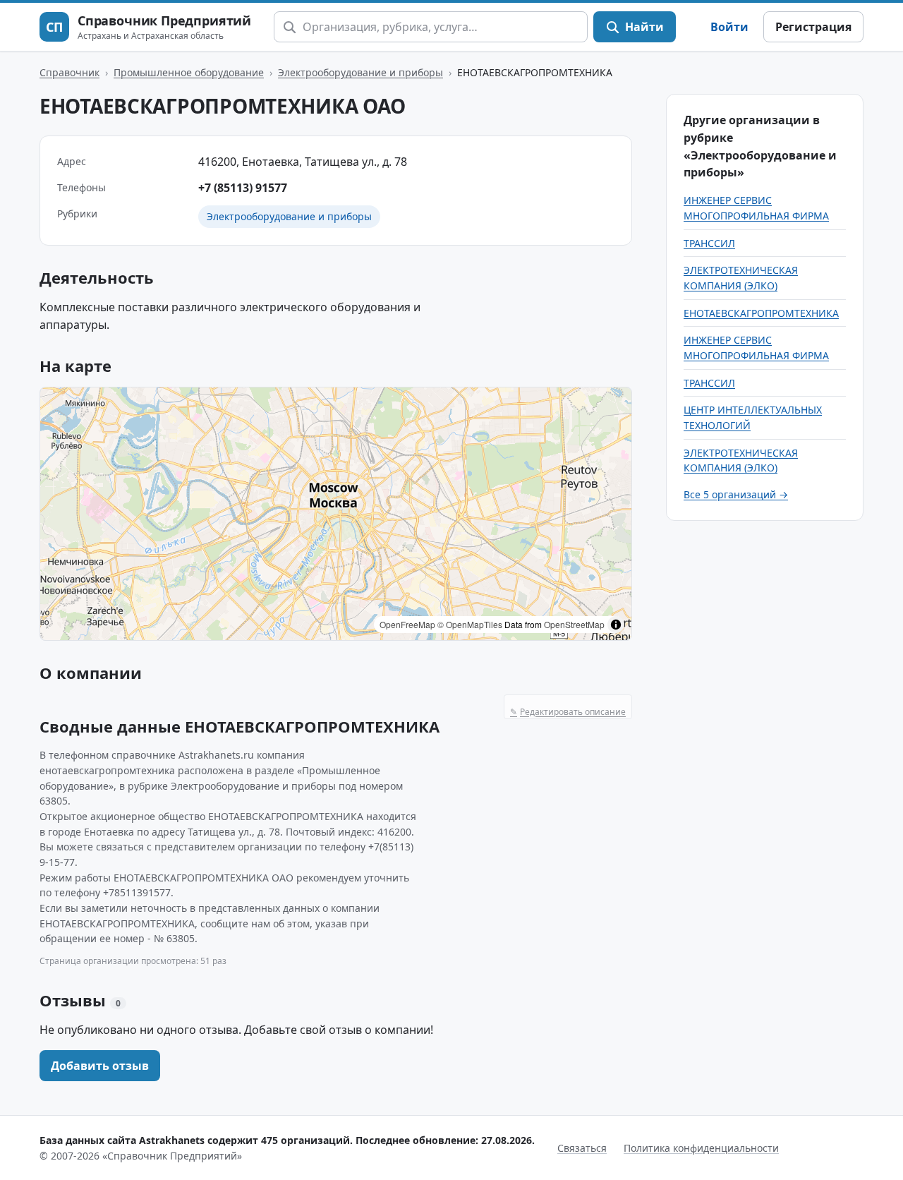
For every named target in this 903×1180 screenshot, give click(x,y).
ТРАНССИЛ (709, 243)
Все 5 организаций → (736, 494)
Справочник (69, 72)
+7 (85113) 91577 (242, 187)
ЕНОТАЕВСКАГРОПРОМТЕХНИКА (761, 313)
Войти (729, 27)
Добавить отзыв (100, 1065)
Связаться (582, 1148)
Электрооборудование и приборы (360, 72)
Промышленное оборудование (189, 72)
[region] (335, 513)
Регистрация (813, 27)
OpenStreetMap (574, 624)
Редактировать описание (568, 712)
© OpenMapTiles (469, 624)
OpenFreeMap (407, 624)
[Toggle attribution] (615, 624)
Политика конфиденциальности (701, 1148)
